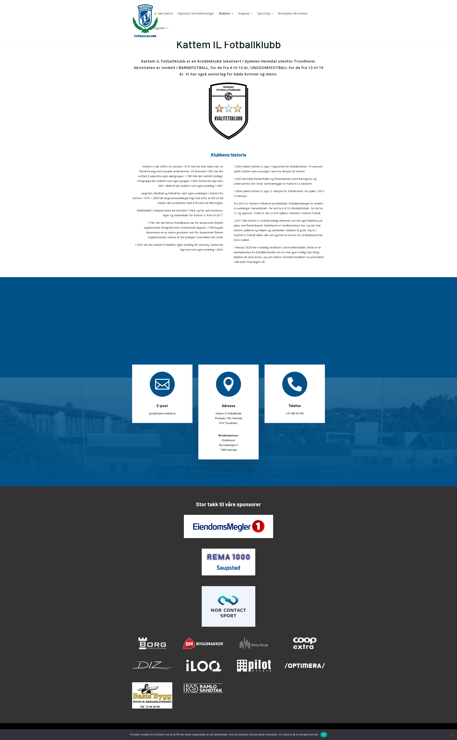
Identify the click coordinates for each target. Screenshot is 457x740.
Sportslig (263, 13)
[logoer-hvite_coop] (305, 648)
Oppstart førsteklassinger (195, 13)
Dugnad (243, 13)
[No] (452, 734)
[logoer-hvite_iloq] (203, 670)
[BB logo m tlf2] (152, 707)
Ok (323, 734)
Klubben (224, 13)
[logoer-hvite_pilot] (254, 670)
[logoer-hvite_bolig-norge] (254, 648)
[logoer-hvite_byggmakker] (203, 648)
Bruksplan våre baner (293, 13)
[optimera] (305, 670)
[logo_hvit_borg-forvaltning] (152, 648)
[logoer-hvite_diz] (152, 670)
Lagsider (159, 28)
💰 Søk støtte (163, 13)
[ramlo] (203, 693)
